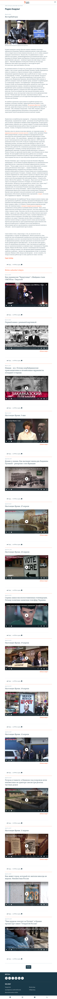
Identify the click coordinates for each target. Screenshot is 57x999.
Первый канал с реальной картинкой (17, 327)
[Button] (9, 265)
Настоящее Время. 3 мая (13, 421)
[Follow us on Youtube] (16, 978)
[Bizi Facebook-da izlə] (10, 997)
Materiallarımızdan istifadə (11, 992)
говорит (40, 194)
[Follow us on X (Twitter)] (12, 978)
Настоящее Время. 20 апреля (14, 557)
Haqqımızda (8, 987)
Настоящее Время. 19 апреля (14, 648)
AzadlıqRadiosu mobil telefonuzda (13, 989)
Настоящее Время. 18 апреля (14, 694)
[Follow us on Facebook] (6, 978)
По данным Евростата (34, 105)
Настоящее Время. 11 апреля (14, 836)
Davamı (28, 967)
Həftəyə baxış (32, 989)
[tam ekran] (46, 305)
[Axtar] (47, 997)
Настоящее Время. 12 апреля (14, 739)
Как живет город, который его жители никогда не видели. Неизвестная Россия (29, 884)
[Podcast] (22, 978)
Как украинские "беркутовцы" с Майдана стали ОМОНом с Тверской (26, 285)
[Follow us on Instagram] (9, 978)
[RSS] (19, 978)
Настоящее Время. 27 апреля (14, 511)
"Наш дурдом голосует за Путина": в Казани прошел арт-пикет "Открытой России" (29, 929)
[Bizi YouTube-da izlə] (35, 997)
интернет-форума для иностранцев (31, 206)
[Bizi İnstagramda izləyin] (22, 997)
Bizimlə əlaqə (32, 987)
